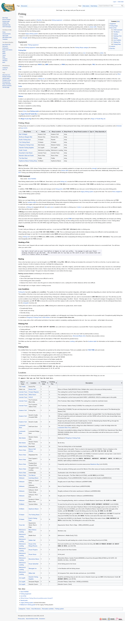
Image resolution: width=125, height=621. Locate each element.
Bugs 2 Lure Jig (26, 118)
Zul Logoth (22, 578)
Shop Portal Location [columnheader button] (80, 131)
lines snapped (117, 191)
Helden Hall (32, 540)
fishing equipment (57, 20)
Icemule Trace (23, 392)
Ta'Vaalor (21, 514)
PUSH (63, 64)
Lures (20, 86)
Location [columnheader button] (33, 383)
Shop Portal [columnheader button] (67, 131)
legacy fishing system (32, 33)
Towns (28, 608)
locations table (32, 202)
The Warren (32, 475)
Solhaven (21, 478)
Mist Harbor (46, 317)
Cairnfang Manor (33, 478)
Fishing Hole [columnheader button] (43, 383)
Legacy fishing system (26, 602)
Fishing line (21, 292)
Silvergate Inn (33, 568)
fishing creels (34, 111)
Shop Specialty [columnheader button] (100, 131)
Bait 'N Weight (23, 134)
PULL (93, 64)
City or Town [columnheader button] (22, 383)
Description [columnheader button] (89, 383)
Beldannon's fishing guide (27, 604)
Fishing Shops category (82, 47)
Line (19, 69)
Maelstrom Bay (94, 464)
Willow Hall (32, 573)
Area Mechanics (36, 608)
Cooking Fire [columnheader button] (52, 383)
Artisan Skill (64, 170)
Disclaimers (42, 618)
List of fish (23, 596)
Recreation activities (48, 608)
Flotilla (23, 386)
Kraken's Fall (23, 410)
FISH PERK (91, 350)
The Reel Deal (23, 158)
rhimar (25, 111)
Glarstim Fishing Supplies (26, 147)
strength (24, 38)
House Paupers (33, 549)
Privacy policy (21, 618)
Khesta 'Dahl (32, 389)
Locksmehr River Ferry (64, 427)
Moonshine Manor (34, 559)
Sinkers (20, 96)
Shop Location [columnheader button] (56, 131)
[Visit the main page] (8, 7)
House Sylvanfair (33, 564)
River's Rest (22, 450)
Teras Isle (22, 525)
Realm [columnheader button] (43, 131)
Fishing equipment (33, 45)
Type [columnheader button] (91, 131)
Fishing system (59, 608)
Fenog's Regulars (34, 392)
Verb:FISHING (32, 178)
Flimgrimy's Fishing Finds (26, 145)
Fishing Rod (22, 50)
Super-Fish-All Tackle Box (29, 114)
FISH (19, 66)
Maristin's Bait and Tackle (26, 155)
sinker (101, 53)
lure (84, 53)
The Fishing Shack (24, 142)
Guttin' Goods (23, 150)
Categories (22, 608)
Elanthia (39, 20)
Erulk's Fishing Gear (25, 139)
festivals (119, 126)
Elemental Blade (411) (79, 336)
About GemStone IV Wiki (32, 618)
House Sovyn (32, 554)
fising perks (59, 189)
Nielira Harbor (23, 446)
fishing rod (41, 78)
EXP (19, 172)
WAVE (46, 64)
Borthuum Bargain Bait (25, 137)
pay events (24, 128)
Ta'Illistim (21, 504)
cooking (72, 341)
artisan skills (93, 27)
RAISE (40, 64)
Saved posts (24, 600)
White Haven (32, 394)
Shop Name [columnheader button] (27, 131)
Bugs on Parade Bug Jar (98, 118)
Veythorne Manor (34, 509)
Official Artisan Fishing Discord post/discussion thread (35, 598)
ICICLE (31, 397)
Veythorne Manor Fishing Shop (28, 161)
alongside (26, 303)
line (69, 53)
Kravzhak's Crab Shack (25, 153)
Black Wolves (32, 529)
